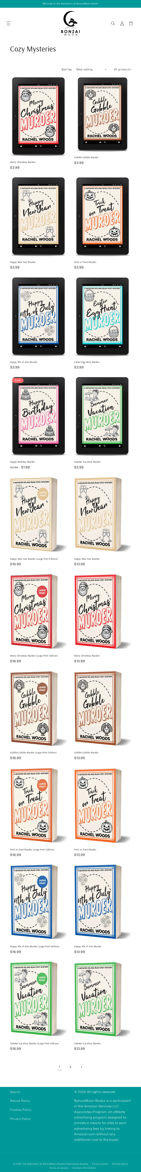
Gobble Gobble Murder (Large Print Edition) (33, 752)
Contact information (84, 1167)
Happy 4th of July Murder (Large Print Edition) (34, 946)
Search (15, 1092)
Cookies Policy (20, 1110)
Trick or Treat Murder (85, 262)
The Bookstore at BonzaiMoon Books (43, 1163)
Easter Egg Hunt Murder (87, 362)
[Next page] (81, 1066)
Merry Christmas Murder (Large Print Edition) (34, 655)
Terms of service (58, 1167)
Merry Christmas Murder (23, 162)
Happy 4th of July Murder (23, 362)
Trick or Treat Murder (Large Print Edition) (32, 849)
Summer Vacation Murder (87, 461)
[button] (8, 23)
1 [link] (59, 1067)
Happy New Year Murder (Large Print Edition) (34, 558)
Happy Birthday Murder (22, 461)
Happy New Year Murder (23, 262)
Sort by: (67, 69)
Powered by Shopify (77, 1163)
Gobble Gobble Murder (86, 157)
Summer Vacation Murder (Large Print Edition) (34, 1043)
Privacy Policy (20, 1119)
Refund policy (120, 1163)
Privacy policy (100, 1163)
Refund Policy (20, 1101)
